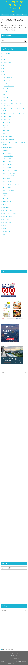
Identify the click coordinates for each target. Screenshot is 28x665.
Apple (4, 56)
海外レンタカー (7, 231)
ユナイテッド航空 (9, 190)
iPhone (6, 196)
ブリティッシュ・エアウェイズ (12, 184)
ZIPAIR (6, 150)
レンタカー (7, 128)
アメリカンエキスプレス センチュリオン (14, 113)
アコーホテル (6, 80)
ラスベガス (7, 94)
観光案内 (6, 130)
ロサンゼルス (7, 97)
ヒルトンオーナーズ (8, 201)
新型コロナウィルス (8, 216)
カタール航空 (7, 167)
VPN (4, 74)
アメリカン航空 (7, 116)
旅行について (23, 14)
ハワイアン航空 (8, 181)
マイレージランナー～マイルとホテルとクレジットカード (14, 6)
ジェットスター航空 (9, 173)
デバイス (5, 193)
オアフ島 (8, 91)
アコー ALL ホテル (8, 77)
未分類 (4, 225)
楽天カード (6, 228)
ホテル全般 (6, 207)
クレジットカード (4, 14)
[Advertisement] (14, 252)
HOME (3, 649)
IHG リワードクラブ (8, 62)
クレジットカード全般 (9, 139)
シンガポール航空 (9, 176)
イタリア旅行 (6, 119)
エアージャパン (8, 161)
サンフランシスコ (9, 86)
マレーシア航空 (8, 187)
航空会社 (12, 14)
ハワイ (6, 88)
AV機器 (5, 59)
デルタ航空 (7, 178)
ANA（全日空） (7, 53)
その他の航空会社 (7, 147)
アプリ (6, 198)
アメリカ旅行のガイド (14, 658)
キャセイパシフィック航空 (11, 170)
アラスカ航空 (7, 159)
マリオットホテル (7, 210)
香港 (4, 234)
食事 (5, 133)
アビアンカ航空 (8, 153)
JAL (4, 65)
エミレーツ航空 (8, 164)
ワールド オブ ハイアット (9, 213)
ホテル (17, 14)
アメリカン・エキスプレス (10, 100)
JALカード (5, 68)
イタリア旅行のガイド (20, 655)
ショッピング (7, 122)
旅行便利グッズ (7, 222)
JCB (4, 71)
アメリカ (5, 83)
